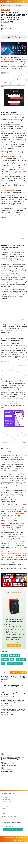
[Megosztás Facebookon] (9, 37)
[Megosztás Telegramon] (12, 37)
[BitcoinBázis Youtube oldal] (13, 840)
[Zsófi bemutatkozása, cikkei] (2, 26)
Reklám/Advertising (7, 811)
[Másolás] (19, 37)
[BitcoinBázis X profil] (8, 840)
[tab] (5, 672)
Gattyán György (19, 555)
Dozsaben (13, 689)
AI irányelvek (5, 806)
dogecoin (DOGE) (14, 655)
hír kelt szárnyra (18, 119)
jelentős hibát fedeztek (10, 452)
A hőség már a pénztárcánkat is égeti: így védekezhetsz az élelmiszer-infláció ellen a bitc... (14, 678)
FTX (12, 659)
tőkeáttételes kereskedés (15, 664)
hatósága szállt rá (6, 156)
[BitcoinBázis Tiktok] (20, 840)
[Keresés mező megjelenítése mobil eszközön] (21, 2)
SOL (20, 5)
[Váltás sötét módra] (23, 1)
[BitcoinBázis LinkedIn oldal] (15, 840)
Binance (4, 655)
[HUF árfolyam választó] (25, 5)
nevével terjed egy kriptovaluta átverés (11, 553)
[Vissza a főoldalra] (7, 1)
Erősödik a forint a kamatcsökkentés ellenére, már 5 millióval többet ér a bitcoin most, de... (13, 710)
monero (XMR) (20, 659)
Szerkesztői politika (6, 801)
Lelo (12, 714)
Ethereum (4, 659)
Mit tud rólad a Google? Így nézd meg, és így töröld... (13, 693)
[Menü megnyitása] (26, 1)
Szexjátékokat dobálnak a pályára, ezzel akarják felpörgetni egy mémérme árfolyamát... (14, 701)
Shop (3, 813)
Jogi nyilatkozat (6, 799)
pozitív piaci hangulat (7, 61)
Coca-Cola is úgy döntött (19, 513)
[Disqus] (14, 735)
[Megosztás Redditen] (16, 37)
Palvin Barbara (5, 557)
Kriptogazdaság (5, 9)
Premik (12, 681)
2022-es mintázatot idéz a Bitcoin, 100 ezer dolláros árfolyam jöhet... (13, 686)
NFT (3, 664)
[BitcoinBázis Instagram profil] (10, 840)
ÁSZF (3, 804)
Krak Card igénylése (14, 645)
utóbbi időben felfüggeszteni (10, 162)
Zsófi (5, 25)
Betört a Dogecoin (6, 490)
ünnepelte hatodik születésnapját (14, 473)
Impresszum (5, 797)
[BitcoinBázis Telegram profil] (18, 840)
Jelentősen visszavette (7, 190)
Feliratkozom (12, 830)
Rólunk (4, 808)
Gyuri (12, 705)
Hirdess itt (22, 238)
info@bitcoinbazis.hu (10, 816)
